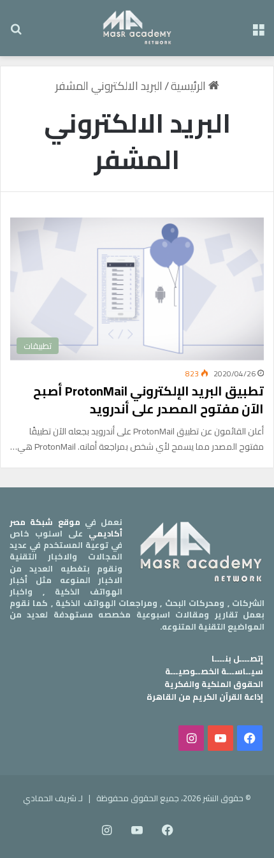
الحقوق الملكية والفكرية (213, 684)
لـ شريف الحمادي (53, 798)
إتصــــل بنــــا (237, 658)
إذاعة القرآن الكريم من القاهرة (205, 696)
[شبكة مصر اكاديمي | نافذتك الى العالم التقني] (137, 28)
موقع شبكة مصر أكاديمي (66, 527)
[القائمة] (258, 32)
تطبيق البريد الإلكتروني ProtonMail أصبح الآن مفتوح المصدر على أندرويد (148, 399)
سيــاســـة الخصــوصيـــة (214, 671)
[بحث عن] (16, 32)
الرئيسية (189, 85)
